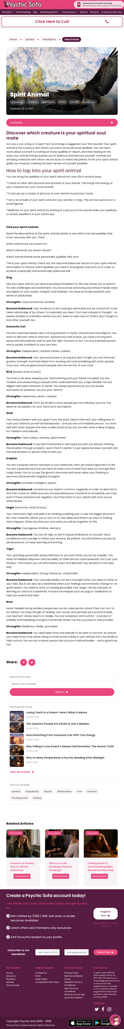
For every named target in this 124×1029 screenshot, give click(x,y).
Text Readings (23, 12)
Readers (10, 979)
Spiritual (16, 791)
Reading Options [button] (49, 12)
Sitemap (50, 1025)
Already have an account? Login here (106, 924)
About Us (11, 976)
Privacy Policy (71, 972)
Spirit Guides (48, 102)
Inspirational (17, 102)
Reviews (94, 12)
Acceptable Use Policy (47, 982)
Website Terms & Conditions (73, 984)
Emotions (92, 791)
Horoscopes (12, 985)
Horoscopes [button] (69, 12)
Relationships (64, 791)
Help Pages (41, 979)
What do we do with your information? (74, 996)
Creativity (33, 102)
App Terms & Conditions (71, 990)
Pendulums (49, 39)
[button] (62, 21)
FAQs (38, 976)
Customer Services (112, 12)
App (35, 12)
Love (79, 791)
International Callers (33, 1025)
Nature (62, 102)
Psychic (48, 791)
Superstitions (89, 102)
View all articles (20, 772)
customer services (108, 988)
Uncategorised (20, 798)
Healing (37, 798)
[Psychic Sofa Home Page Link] (24, 4)
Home (13, 39)
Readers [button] (7, 12)
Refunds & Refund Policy (73, 977)
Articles (84, 12)
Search (60, 692)
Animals (74, 102)
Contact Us (41, 972)
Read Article (22, 876)
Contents (16, 122)
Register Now (105, 913)
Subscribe (103, 952)
